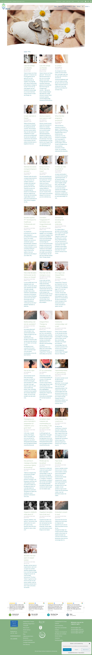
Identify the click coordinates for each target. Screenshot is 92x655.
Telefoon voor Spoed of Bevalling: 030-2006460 (61, 632)
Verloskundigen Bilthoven (77, 632)
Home (55, 6)
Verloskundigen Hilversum (77, 629)
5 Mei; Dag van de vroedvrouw (61, 420)
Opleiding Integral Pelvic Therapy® (28, 624)
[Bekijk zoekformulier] (91, 1)
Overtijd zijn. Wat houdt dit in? (60, 168)
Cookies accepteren (67, 649)
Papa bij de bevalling (58, 462)
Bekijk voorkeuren (86, 649)
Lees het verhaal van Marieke (29, 67)
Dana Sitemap (26, 644)
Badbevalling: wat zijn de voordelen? (30, 323)
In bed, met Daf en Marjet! (30, 117)
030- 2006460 (13, 638)
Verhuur (78, 6)
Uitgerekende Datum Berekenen (28, 637)
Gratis (73, 1)
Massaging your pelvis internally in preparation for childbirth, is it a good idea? (29, 423)
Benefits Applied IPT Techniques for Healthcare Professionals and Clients (30, 222)
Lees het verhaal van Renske (44, 67)
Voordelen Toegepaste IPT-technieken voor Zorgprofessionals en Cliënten (45, 222)
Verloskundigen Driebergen (77, 631)
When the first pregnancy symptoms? (59, 118)
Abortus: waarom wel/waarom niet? (45, 117)
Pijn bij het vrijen (29, 370)
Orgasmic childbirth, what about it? (30, 513)
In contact (58, 65)
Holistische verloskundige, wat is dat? (61, 324)
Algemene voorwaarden (61, 627)
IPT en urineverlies (45, 370)
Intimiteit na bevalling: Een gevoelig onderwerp (59, 221)
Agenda (64, 1)
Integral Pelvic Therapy (28, 621)
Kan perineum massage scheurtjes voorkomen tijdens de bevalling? (30, 464)
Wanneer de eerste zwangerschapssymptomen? (30, 169)
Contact (57, 629)
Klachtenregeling (59, 640)
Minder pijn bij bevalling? (44, 462)
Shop (78, 1)
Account (81, 1)
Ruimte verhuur (58, 1)
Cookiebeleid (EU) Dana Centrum (60, 622)
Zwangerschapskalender (29, 642)
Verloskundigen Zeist (76, 627)
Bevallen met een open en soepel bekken (29, 558)
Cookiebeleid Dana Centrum (73, 652)
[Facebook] (86, 1)
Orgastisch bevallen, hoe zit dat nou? (46, 513)
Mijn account (26, 627)
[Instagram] (88, 1)
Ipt (82, 6)
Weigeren (76, 649)
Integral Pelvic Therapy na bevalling (44, 324)
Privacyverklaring (81, 652)
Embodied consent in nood (61, 513)
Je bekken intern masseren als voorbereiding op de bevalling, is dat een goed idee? (45, 423)
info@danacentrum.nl (15, 635)
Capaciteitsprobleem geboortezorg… (61, 371)
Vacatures (57, 638)
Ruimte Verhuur (26, 629)
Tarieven (25, 632)
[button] (89, 643)
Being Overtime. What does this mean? (44, 169)
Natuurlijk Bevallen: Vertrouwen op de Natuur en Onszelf (30, 275)
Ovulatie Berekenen (28, 640)
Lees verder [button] (11, 610)
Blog (75, 1)
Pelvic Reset (68, 1)
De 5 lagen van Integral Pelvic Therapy (60, 275)
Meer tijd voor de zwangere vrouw (44, 274)
